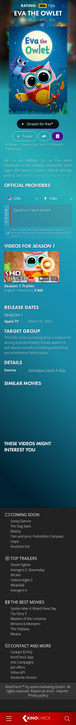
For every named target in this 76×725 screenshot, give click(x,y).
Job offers (18, 667)
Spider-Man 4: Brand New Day (33, 608)
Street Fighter (21, 565)
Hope (15, 541)
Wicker (16, 575)
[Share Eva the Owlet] (44, 136)
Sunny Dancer (21, 521)
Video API (18, 672)
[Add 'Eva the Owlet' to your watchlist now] (58, 136)
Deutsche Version (24, 677)
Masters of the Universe (28, 619)
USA (17, 198)
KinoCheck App (22, 657)
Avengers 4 (19, 590)
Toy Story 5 (19, 613)
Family (50, 370)
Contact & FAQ (21, 652)
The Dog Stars (21, 526)
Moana (16, 634)
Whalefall (17, 585)
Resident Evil (20, 546)
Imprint (62, 691)
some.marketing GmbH (47, 686)
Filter (53, 198)
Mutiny (16, 531)
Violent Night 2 (22, 580)
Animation (36, 370)
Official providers (27, 185)
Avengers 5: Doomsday (28, 570)
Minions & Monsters (25, 624)
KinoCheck (13, 686)
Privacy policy (38, 695)
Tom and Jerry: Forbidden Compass (37, 536)
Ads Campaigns (22, 662)
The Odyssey (20, 629)
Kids (62, 370)
